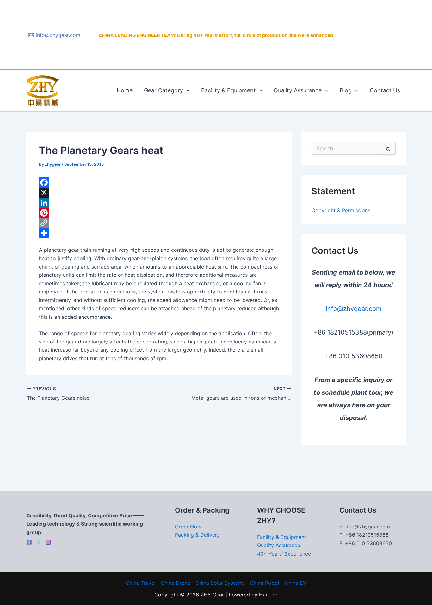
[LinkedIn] (159, 203)
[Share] (159, 233)
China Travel (141, 583)
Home (125, 90)
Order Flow (188, 526)
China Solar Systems (220, 583)
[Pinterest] (159, 213)
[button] (186, 90)
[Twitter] (38, 542)
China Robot (265, 583)
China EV (295, 583)
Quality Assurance (298, 90)
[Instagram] (48, 542)
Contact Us (385, 90)
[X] (159, 193)
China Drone (175, 583)
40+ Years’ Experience (284, 554)
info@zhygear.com (353, 308)
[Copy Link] (159, 223)
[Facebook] (159, 182)
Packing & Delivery (197, 535)
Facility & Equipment (228, 90)
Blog (346, 90)
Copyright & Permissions (341, 210)
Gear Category (163, 90)
